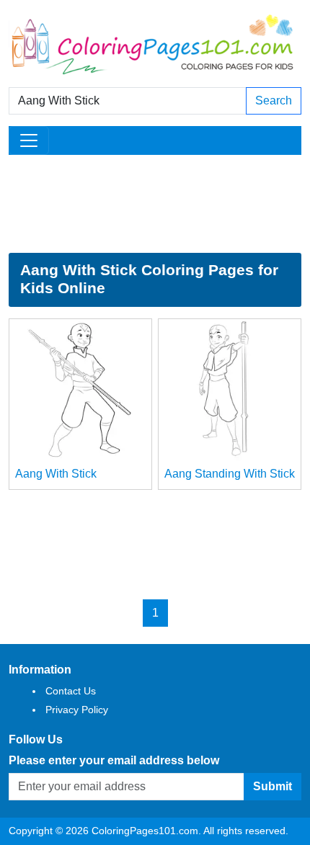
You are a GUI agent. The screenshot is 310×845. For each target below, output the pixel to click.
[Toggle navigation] (29, 140)
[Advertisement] (155, 204)
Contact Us (70, 691)
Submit (272, 786)
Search (273, 100)
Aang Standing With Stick (229, 474)
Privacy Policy (76, 709)
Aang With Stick (56, 474)
